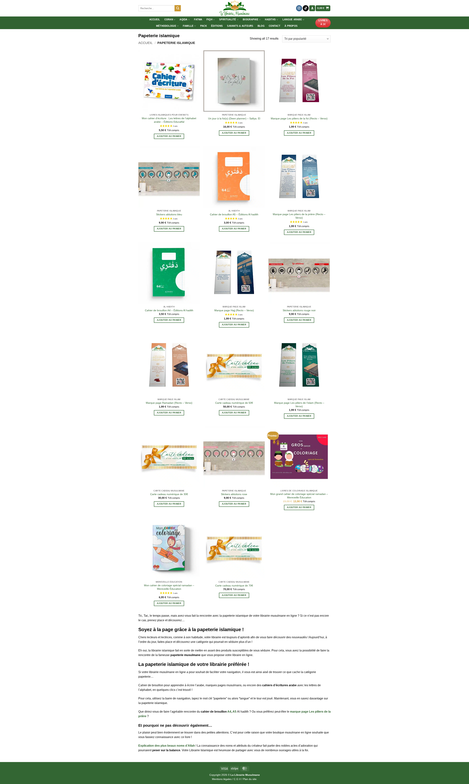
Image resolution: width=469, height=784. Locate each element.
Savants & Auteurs (240, 26)
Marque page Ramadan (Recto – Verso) (169, 402)
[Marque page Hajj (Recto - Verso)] (234, 273)
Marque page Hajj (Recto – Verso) (234, 310)
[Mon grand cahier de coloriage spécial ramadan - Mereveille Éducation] (299, 456)
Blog (261, 26)
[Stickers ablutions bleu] (169, 177)
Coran (168, 19)
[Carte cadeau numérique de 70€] (234, 548)
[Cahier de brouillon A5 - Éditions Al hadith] (234, 177)
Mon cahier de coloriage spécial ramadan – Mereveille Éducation (169, 587)
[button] (312, 8)
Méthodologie (166, 26)
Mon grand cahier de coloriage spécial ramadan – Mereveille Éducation (299, 496)
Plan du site (249, 779)
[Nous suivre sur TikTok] (306, 8)
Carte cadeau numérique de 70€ (234, 585)
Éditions (217, 26)
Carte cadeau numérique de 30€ (169, 494)
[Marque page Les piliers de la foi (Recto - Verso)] (299, 81)
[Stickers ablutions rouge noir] (299, 273)
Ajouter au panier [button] (169, 136)
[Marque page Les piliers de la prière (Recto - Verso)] (299, 177)
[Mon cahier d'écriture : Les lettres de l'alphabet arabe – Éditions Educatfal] (169, 81)
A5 (234, 711)
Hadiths (270, 19)
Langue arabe (292, 19)
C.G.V (237, 779)
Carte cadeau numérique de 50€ (234, 402)
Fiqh (209, 19)
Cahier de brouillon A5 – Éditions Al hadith (234, 214)
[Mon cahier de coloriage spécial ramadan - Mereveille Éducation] (169, 548)
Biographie (250, 19)
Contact (274, 26)
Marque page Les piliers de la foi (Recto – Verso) (299, 118)
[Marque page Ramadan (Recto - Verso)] (169, 365)
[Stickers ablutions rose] (234, 456)
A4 (229, 711)
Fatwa (198, 19)
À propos (291, 26)
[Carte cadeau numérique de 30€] (169, 456)
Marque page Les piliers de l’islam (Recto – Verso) (299, 404)
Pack (203, 26)
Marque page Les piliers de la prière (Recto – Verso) (299, 216)
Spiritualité (227, 19)
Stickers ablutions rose (234, 494)
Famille (188, 26)
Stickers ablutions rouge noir (299, 310)
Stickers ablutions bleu (169, 214)
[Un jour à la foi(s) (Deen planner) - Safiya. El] (234, 81)
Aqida (183, 19)
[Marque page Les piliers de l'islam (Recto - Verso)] (299, 365)
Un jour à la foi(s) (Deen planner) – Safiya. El (234, 118)
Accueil (154, 19)
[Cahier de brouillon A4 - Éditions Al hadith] (169, 273)
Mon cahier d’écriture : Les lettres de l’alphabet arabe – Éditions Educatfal (169, 120)
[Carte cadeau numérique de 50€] (234, 365)
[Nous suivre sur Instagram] (299, 8)
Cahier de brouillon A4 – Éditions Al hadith (169, 310)
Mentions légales (222, 779)
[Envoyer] (178, 8)
